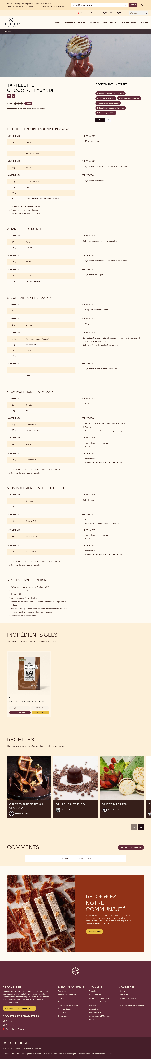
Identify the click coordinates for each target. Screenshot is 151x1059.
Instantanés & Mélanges (99, 1016)
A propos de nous (65, 1002)
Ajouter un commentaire (131, 847)
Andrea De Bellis (21, 814)
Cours (122, 991)
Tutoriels (123, 1002)
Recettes (81, 22)
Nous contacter (64, 1009)
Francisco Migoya (68, 810)
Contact (144, 22)
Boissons (92, 1019)
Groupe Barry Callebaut (68, 1005)
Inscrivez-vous (95, 931)
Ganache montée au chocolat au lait (111, 108)
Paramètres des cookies (101, 1053)
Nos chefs (123, 995)
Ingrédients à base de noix (100, 998)
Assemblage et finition (107, 113)
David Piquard (113, 810)
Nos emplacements (127, 998)
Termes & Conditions (11, 1053)
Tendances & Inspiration (97, 22)
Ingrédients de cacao (98, 995)
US (108, 120)
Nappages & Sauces (97, 1012)
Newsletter (63, 1012)
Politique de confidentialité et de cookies (39, 1053)
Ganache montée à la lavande (109, 103)
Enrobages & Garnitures (99, 1002)
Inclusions (93, 1005)
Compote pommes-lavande (130, 98)
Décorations (94, 1009)
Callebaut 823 (32, 536)
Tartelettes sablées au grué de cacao (111, 93)
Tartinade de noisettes (106, 98)
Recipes (8, 31)
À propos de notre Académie (131, 1005)
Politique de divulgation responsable (74, 1053)
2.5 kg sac (39, 708)
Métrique (100, 120)
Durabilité (62, 998)
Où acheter (63, 1016)
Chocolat (93, 991)
